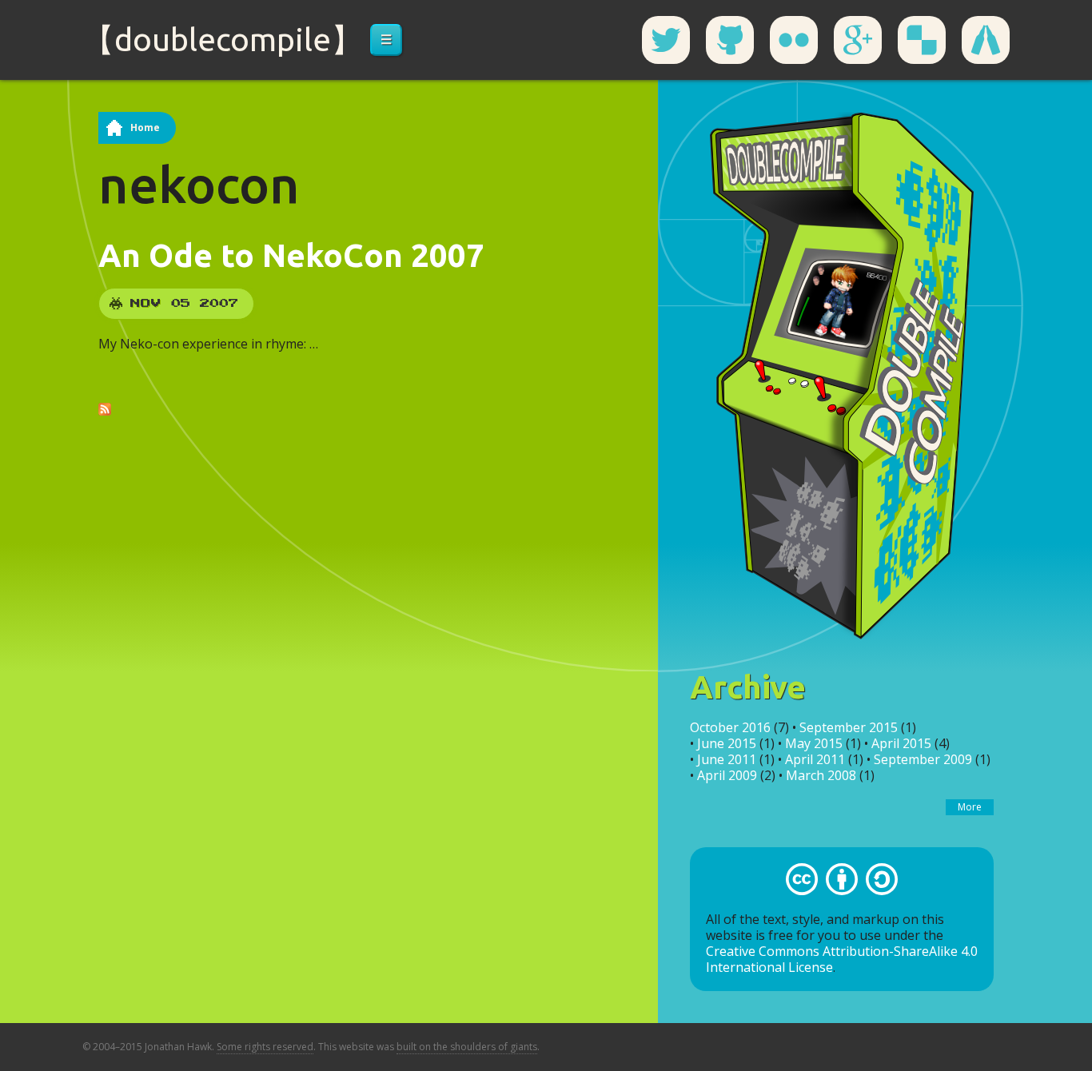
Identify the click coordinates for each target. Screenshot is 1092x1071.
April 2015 (901, 743)
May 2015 (814, 743)
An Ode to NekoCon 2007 (291, 255)
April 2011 (815, 759)
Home (145, 127)
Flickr (794, 40)
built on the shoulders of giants (467, 1046)
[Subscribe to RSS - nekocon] (104, 407)
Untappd (986, 40)
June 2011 (726, 759)
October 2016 (730, 727)
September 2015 (848, 727)
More (970, 807)
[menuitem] (386, 40)
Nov (145, 304)
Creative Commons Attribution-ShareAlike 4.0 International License (842, 959)
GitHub (730, 40)
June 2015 (726, 743)
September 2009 (923, 759)
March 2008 (821, 775)
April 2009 (727, 775)
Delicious (922, 40)
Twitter (666, 40)
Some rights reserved (265, 1046)
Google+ (858, 40)
